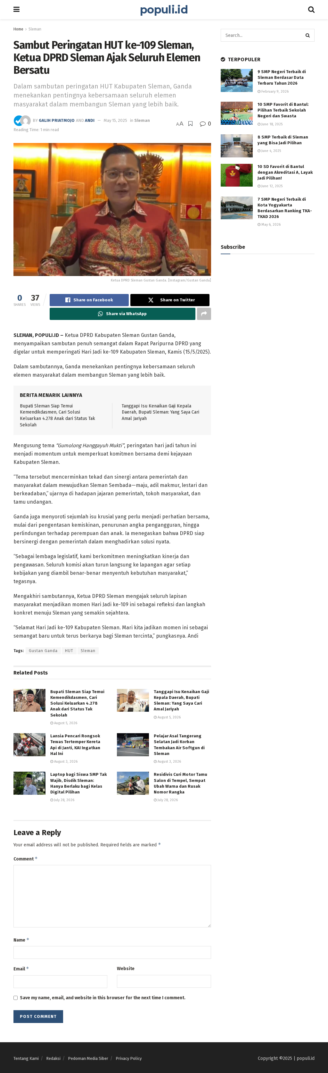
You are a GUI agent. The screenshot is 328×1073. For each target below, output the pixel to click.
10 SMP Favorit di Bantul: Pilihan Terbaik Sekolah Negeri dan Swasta (283, 110)
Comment (25, 859)
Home (18, 29)
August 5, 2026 (65, 723)
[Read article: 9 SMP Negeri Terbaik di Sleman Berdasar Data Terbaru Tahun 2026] (237, 80)
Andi (89, 120)
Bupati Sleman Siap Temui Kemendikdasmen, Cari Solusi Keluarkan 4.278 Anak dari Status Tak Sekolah (77, 703)
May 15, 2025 (115, 120)
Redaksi (53, 1058)
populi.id (164, 9)
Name (21, 940)
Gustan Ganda (43, 651)
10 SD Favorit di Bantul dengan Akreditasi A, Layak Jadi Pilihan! (285, 172)
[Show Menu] (16, 9)
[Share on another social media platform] (204, 314)
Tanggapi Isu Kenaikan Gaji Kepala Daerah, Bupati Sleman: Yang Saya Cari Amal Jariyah (160, 412)
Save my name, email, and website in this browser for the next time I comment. (102, 998)
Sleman (35, 29)
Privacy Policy (129, 1058)
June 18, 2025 (271, 124)
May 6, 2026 (270, 224)
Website (126, 968)
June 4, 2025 (270, 151)
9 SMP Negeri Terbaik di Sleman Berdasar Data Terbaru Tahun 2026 (282, 77)
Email (21, 969)
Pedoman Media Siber (88, 1058)
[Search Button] (311, 9)
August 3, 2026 (65, 761)
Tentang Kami (26, 1058)
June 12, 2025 (271, 186)
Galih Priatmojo (57, 120)
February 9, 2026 (274, 91)
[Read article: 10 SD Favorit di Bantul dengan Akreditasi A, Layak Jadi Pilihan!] (237, 175)
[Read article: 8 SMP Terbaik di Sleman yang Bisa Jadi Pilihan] (237, 145)
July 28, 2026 (63, 800)
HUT (69, 651)
